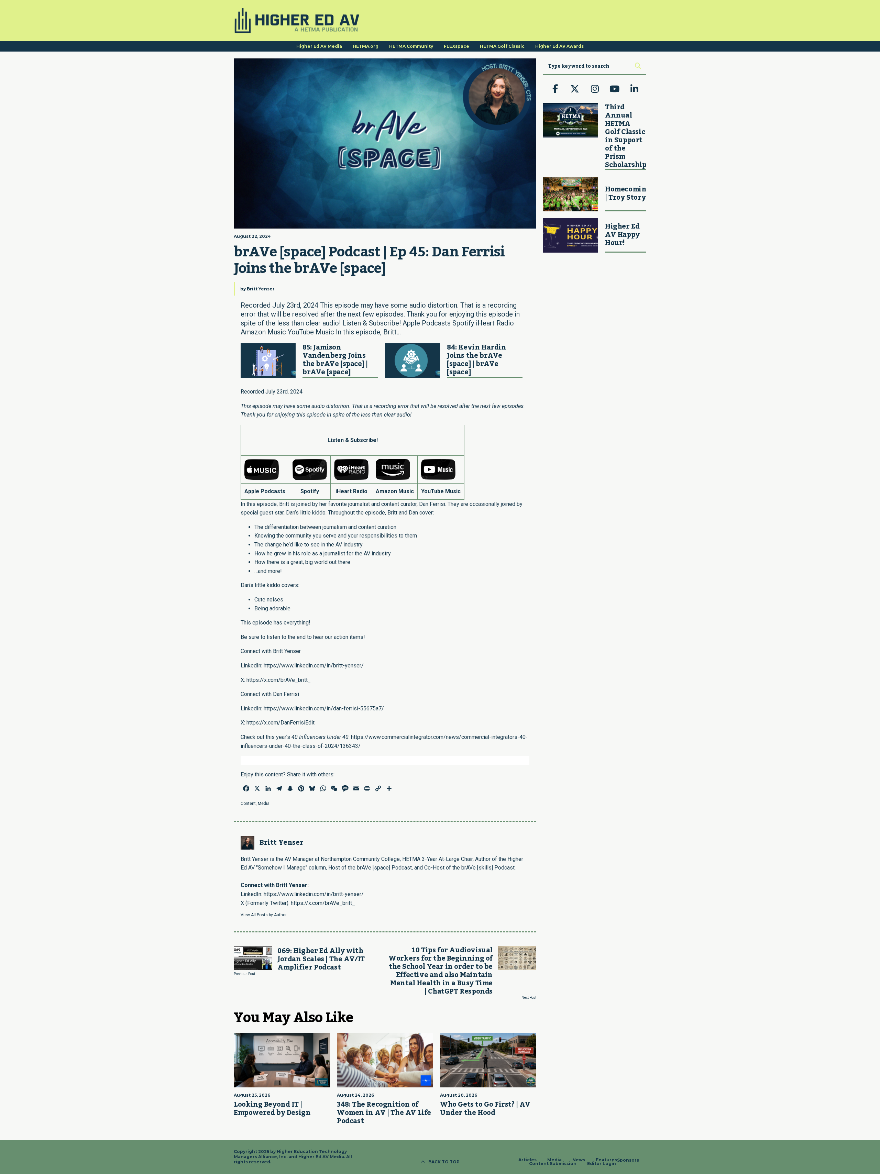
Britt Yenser (261, 288)
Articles (527, 1160)
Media (264, 803)
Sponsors (628, 1160)
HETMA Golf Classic (502, 46)
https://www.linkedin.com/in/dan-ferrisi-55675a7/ (324, 708)
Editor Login (601, 1163)
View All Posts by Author (264, 914)
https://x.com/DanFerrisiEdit (280, 722)
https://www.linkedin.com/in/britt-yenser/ (314, 665)
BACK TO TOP (444, 1161)
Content (248, 803)
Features (606, 1160)
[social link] (555, 89)
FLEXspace (456, 46)
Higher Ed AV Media (319, 46)
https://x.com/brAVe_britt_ (278, 680)
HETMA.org (365, 46)
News (578, 1160)
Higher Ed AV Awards (559, 46)
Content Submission (552, 1163)
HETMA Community (411, 46)
